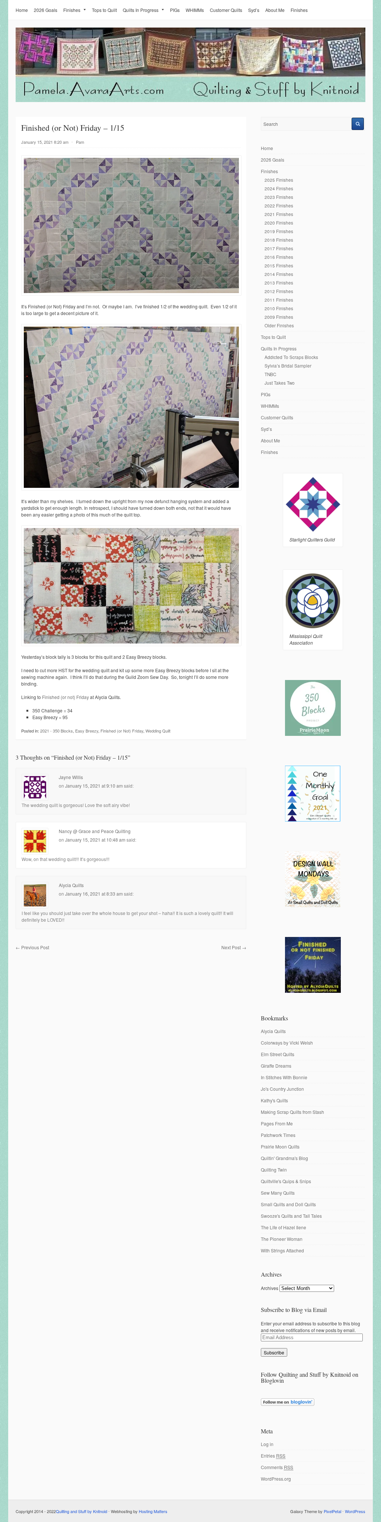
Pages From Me (277, 1123)
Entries (273, 1455)
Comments (277, 1467)
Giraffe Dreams (276, 1065)
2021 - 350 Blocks (56, 731)
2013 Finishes (279, 282)
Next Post (233, 947)
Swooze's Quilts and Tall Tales (291, 1216)
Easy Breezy (86, 731)
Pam (80, 142)
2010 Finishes (279, 308)
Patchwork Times (278, 1135)
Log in (267, 1444)
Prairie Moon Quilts (280, 1146)
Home (22, 10)
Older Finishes (279, 325)
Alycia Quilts (71, 885)
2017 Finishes (279, 248)
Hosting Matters (153, 1511)
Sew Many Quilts (278, 1192)
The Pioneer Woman (281, 1239)
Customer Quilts (226, 10)
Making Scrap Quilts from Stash (292, 1112)
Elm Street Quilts (277, 1054)
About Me (275, 10)
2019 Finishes (279, 231)
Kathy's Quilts (274, 1100)
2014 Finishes (279, 274)
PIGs (175, 10)
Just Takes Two (280, 382)
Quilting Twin (274, 1169)
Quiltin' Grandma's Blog (284, 1158)
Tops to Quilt (104, 10)
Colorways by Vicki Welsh (287, 1042)
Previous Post (32, 947)
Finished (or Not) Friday (121, 731)
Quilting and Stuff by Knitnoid (81, 1511)
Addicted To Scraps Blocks (291, 357)
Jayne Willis (71, 777)
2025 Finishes (279, 180)
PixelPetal (332, 1511)
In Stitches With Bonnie (284, 1077)
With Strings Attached (282, 1250)
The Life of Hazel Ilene (283, 1227)
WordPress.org (276, 1478)
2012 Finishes (279, 291)
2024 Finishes (279, 188)
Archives (269, 1288)
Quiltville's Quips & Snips (286, 1181)
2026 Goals (45, 10)
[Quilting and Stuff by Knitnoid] (190, 100)
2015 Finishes (279, 265)
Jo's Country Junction (282, 1089)
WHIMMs (195, 10)
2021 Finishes (279, 214)
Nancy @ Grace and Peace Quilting (95, 831)
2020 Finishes (279, 222)
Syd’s (253, 10)
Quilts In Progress (141, 10)
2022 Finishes (279, 205)
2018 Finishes (279, 239)
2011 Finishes (279, 299)
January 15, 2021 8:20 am (44, 142)
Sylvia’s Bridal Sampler (288, 365)
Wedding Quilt (157, 731)
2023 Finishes (279, 197)
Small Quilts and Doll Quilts (288, 1204)
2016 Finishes (279, 257)
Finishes (71, 10)
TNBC (270, 374)
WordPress (355, 1511)
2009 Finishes (279, 317)
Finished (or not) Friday (65, 697)
